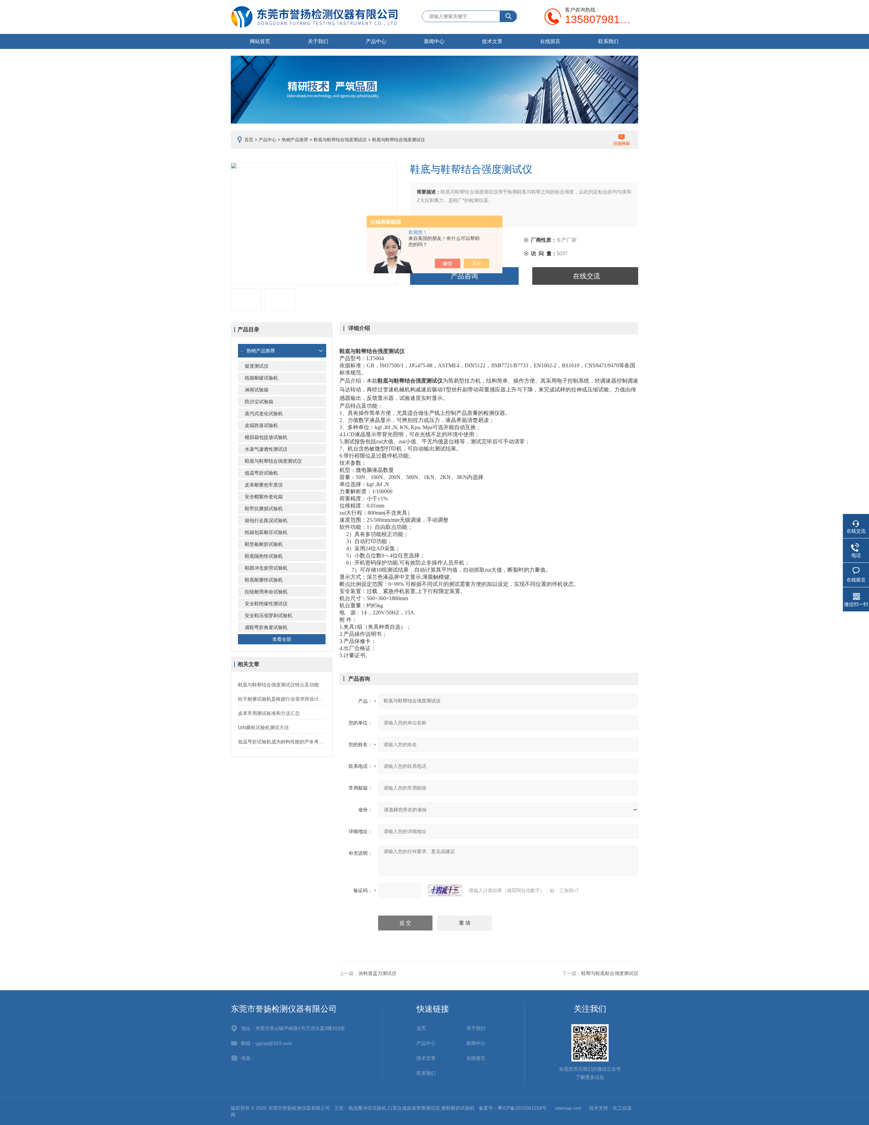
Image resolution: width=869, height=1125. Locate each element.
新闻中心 (434, 41)
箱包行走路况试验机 (266, 520)
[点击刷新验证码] (445, 890)
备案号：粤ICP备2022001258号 (513, 1108)
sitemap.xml (568, 1108)
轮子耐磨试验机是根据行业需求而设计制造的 (282, 699)
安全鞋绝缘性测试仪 (266, 603)
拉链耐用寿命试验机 (266, 591)
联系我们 (608, 41)
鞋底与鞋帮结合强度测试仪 (340, 139)
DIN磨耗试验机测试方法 (263, 727)
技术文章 (492, 41)
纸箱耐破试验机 (261, 378)
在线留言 (550, 41)
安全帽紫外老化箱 (264, 496)
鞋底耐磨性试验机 (264, 580)
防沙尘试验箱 (259, 401)
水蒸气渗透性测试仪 (266, 449)
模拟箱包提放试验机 (266, 437)
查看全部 (281, 639)
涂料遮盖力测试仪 (377, 973)
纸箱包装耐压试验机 (266, 532)
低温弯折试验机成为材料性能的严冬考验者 (282, 741)
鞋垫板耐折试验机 (264, 544)
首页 (248, 139)
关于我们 (318, 41)
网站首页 (260, 41)
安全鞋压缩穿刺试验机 (268, 615)
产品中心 (376, 41)
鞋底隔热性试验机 (264, 556)
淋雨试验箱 (257, 389)
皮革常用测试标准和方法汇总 (269, 713)
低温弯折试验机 (261, 473)
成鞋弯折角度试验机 (266, 627)
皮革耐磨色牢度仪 (264, 484)
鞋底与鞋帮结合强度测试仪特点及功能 (278, 684)
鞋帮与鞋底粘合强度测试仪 (609, 973)
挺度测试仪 (257, 366)
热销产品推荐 (295, 139)
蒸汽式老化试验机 (264, 413)
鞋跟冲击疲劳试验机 (266, 568)
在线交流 (586, 276)
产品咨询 (464, 276)
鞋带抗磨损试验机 (264, 508)
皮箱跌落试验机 (261, 425)
